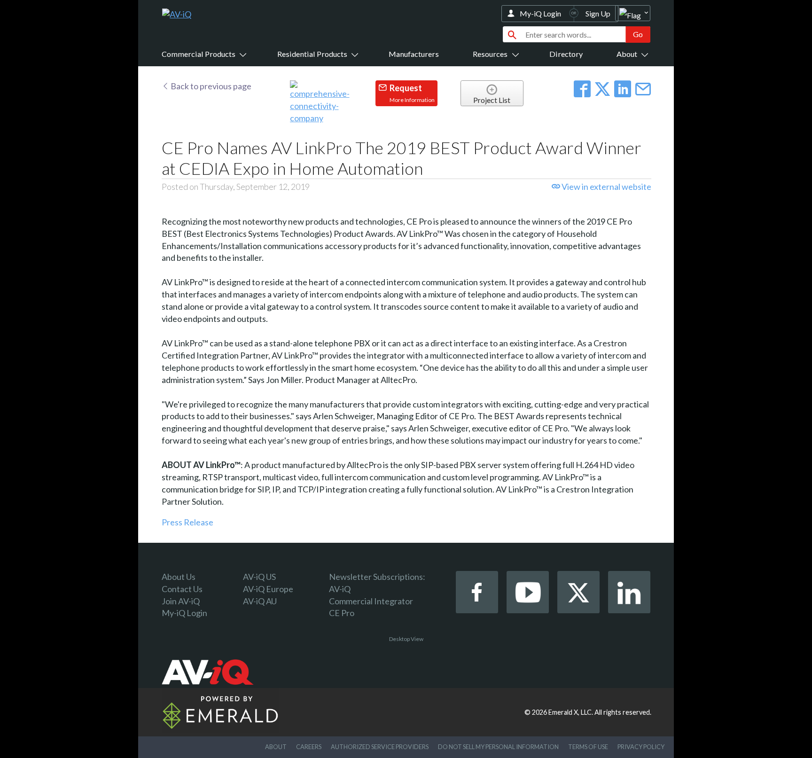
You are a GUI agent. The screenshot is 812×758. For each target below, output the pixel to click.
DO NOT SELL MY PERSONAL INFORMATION (498, 746)
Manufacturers (414, 53)
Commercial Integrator (371, 601)
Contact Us (182, 589)
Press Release (187, 522)
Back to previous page (210, 86)
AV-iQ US (259, 576)
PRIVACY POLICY (640, 746)
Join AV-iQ (181, 601)
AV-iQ (340, 589)
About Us (178, 576)
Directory (566, 53)
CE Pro (341, 613)
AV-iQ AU (260, 601)
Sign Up (598, 13)
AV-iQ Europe (268, 589)
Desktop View (406, 638)
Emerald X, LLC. (570, 712)
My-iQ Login (540, 13)
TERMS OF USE (588, 746)
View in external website (605, 186)
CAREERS (308, 746)
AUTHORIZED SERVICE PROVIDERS (380, 746)
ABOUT (276, 746)
